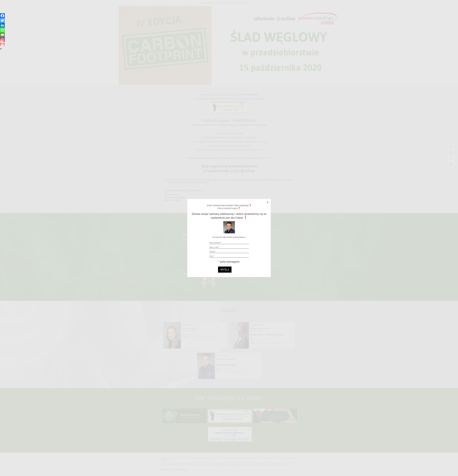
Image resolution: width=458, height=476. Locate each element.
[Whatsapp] (2, 30)
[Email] (2, 34)
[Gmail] (2, 44)
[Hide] (1, 49)
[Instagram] (2, 39)
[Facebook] (2, 15)
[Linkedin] (2, 25)
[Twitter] (2, 20)
